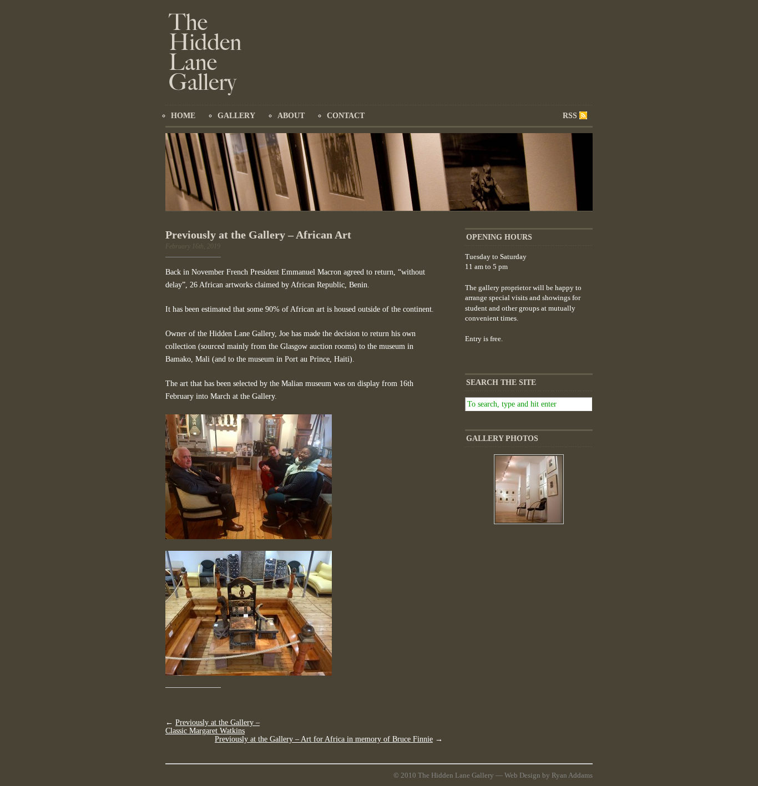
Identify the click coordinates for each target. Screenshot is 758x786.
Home (183, 115)
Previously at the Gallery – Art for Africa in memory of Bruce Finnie (324, 739)
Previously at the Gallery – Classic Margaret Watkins (212, 726)
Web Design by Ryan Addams (548, 775)
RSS (570, 115)
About (291, 115)
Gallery (236, 115)
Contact (346, 115)
